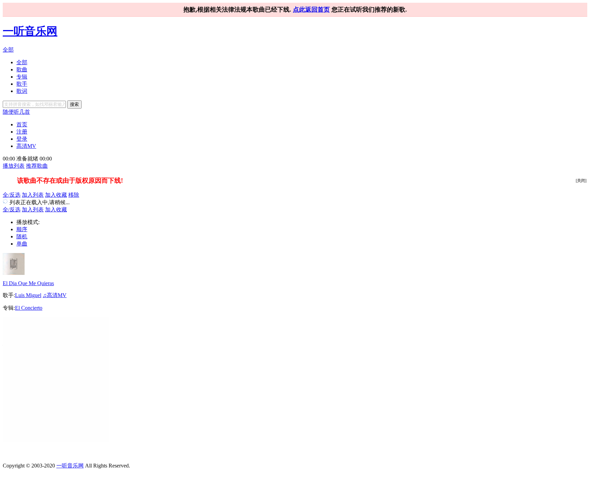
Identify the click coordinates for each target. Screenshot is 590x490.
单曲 (21, 244)
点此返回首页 (311, 9)
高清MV (26, 146)
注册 (21, 132)
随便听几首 (16, 112)
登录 (21, 139)
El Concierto (28, 308)
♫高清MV (55, 295)
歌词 (21, 91)
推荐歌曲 (37, 166)
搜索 (74, 104)
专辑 (21, 77)
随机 (21, 236)
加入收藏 (56, 195)
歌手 (21, 84)
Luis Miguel (28, 295)
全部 (8, 50)
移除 (73, 195)
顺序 (21, 229)
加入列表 (33, 195)
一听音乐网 (30, 31)
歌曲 (21, 69)
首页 (21, 124)
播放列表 (14, 166)
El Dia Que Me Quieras (28, 283)
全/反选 (11, 195)
